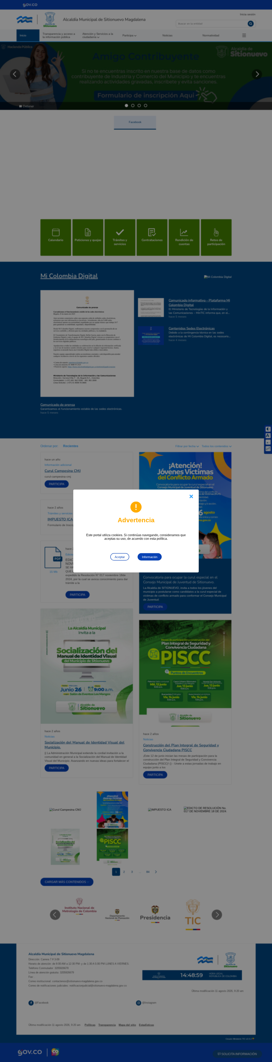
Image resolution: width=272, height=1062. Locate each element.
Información (149, 557)
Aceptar (120, 557)
